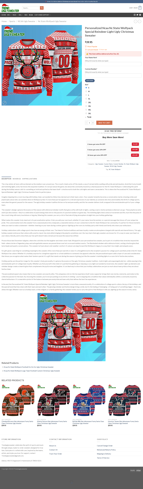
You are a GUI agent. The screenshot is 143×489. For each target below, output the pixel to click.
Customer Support (41, 15)
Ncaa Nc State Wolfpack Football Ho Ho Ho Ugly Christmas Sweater (29, 367)
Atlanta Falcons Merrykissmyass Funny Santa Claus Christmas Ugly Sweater (52, 422)
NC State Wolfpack (114, 169)
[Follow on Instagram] (134, 15)
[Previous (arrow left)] (2, 485)
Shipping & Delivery (104, 454)
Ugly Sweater (99, 164)
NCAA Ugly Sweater (26, 21)
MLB (14, 15)
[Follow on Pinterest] (140, 15)
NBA (26, 15)
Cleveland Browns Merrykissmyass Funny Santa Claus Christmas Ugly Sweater (17, 422)
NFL (8, 15)
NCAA (31, 15)
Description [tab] (6, 179)
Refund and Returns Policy (106, 450)
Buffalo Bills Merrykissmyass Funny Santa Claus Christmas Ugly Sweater (88, 422)
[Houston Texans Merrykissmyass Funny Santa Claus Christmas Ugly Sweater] (124, 401)
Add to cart (104, 123)
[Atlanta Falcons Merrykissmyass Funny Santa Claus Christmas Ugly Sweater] (53, 401)
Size (86, 85)
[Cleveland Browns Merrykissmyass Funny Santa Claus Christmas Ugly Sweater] (18, 401)
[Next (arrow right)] (8, 485)
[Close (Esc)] (2, 476)
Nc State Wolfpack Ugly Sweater (52, 21)
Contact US (53, 450)
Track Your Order (55, 454)
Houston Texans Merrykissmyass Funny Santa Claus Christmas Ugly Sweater (123, 422)
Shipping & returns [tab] (29, 179)
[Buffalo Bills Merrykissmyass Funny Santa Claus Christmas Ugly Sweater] (89, 401)
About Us (52, 446)
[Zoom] (4, 103)
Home (4, 15)
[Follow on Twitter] (137, 15)
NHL (20, 15)
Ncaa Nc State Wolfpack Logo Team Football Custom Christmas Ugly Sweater (32, 371)
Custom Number (91, 69)
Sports (12, 21)
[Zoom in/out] (8, 476)
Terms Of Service (103, 458)
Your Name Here (91, 57)
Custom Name (108, 164)
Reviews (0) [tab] (17, 179)
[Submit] (42, 8)
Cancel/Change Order (105, 446)
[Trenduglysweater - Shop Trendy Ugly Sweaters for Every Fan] (10, 8)
